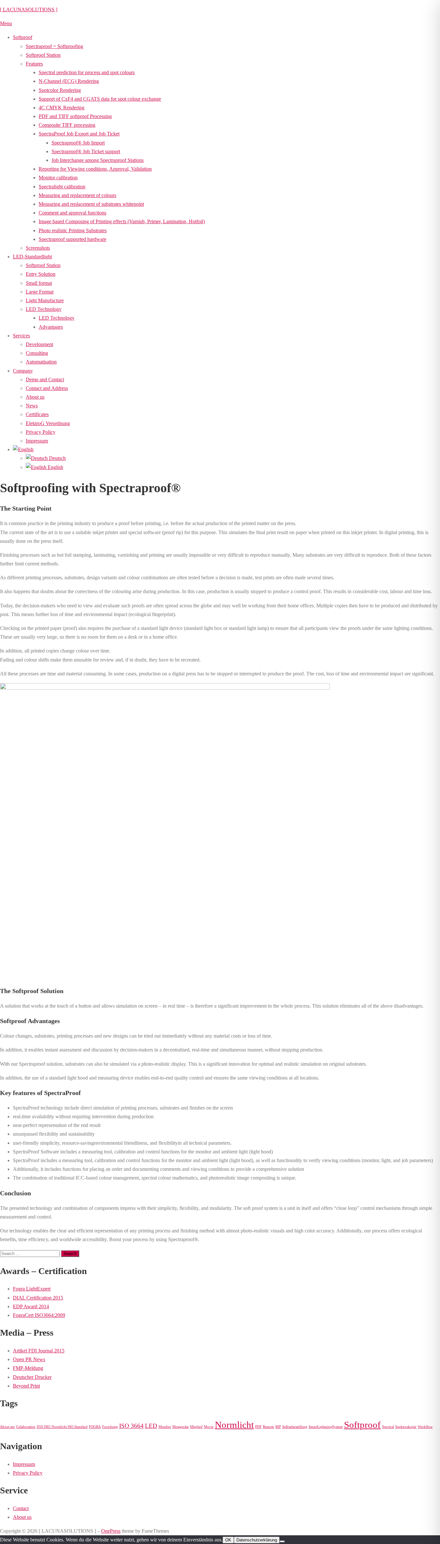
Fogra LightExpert (32, 1288)
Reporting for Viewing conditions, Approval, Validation (95, 169)
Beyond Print (26, 1386)
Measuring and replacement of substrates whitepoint (91, 204)
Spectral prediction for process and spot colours (87, 72)
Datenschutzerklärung (256, 1540)
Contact (21, 1508)
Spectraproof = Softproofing (54, 46)
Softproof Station (43, 55)
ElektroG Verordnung (48, 423)
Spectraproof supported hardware (72, 239)
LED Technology (44, 309)
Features (34, 63)
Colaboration (25, 1427)
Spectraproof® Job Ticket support (86, 151)
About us (35, 397)
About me (7, 1427)
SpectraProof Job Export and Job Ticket (79, 133)
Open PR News (29, 1359)
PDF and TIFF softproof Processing (75, 116)
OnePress (110, 1531)
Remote (268, 1427)
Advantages (51, 327)
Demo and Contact (45, 379)
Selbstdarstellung (294, 1427)
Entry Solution (40, 274)
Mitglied (196, 1427)
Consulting (37, 353)
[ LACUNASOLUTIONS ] (28, 9)
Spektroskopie (405, 1427)
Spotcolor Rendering (60, 90)
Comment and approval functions (72, 212)
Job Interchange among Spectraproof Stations (98, 160)
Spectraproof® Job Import (78, 142)
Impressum (37, 440)
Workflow (425, 1427)
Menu (6, 23)
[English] (23, 449)
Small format (39, 283)
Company (23, 371)
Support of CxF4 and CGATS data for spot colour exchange (100, 99)
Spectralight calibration (62, 186)
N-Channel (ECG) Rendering (69, 81)
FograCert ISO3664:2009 (39, 1315)
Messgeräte (180, 1427)
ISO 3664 (131, 1425)
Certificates (37, 414)
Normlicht (234, 1424)
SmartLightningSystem (326, 1427)
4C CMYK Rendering (61, 107)
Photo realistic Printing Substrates (73, 230)
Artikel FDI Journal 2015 (38, 1350)
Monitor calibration (58, 177)
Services (21, 335)
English (54, 467)
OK (228, 1540)
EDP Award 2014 (31, 1306)
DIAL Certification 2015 (38, 1297)
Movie (209, 1427)
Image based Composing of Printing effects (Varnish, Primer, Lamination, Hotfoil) (122, 221)
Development (39, 344)
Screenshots (38, 248)
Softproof (22, 37)
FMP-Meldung (28, 1368)
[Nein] (282, 1541)
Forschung (110, 1427)
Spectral (388, 1427)
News (32, 405)
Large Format (39, 291)
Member (164, 1427)
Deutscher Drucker (32, 1377)
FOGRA (95, 1427)
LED (151, 1425)
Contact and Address (47, 388)
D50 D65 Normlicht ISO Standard (62, 1427)
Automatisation (41, 361)
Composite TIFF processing (67, 125)
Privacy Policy (40, 432)
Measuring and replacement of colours (77, 195)
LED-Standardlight (32, 256)
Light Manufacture (45, 300)
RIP (278, 1427)
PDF (258, 1427)
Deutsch (57, 458)
